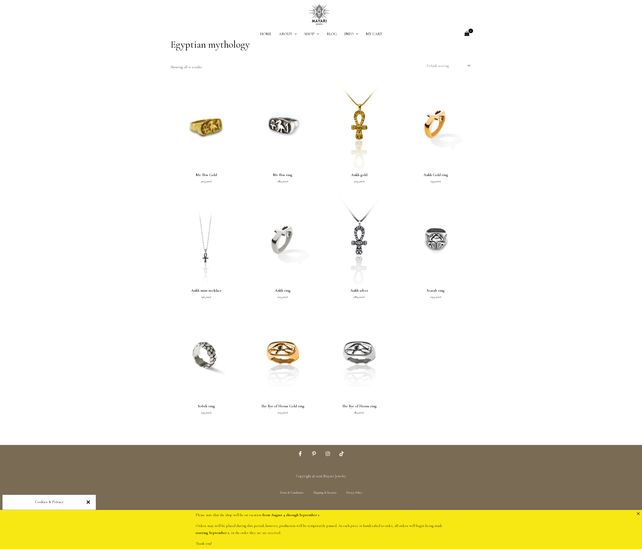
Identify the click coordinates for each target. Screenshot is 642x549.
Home (265, 34)
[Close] (638, 514)
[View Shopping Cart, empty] (466, 34)
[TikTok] (341, 453)
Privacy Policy (354, 492)
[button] (88, 502)
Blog (332, 34)
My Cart (374, 34)
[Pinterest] (313, 453)
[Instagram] (327, 453)
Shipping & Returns (324, 492)
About (285, 34)
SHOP (309, 34)
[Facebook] (300, 453)
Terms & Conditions (291, 492)
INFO (349, 34)
